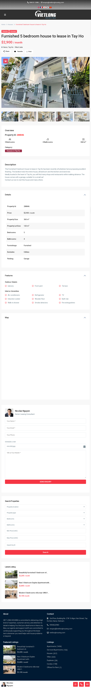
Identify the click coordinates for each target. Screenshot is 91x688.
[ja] (44, 7)
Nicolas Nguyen (22, 411)
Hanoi (5, 47)
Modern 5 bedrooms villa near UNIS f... (34, 593)
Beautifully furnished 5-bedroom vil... (33, 573)
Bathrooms (10, 525)
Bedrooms (10, 519)
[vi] (50, 7)
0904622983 (54, 625)
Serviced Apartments (55, 650)
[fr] (42, 7)
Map (7, 317)
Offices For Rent (53, 667)
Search (45, 552)
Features (9, 275)
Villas (49, 657)
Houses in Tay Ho (13, 151)
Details (8, 195)
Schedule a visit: (10, 442)
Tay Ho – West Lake (15, 47)
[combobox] (45, 507)
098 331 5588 (33, 2)
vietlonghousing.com (57, 633)
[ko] (47, 7)
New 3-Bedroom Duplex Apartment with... (35, 583)
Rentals (5, 31)
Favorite (20, 51)
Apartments (51, 646)
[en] (39, 7)
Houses (10, 24)
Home (3, 24)
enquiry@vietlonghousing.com (53, 2)
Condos (50, 664)
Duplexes (50, 660)
